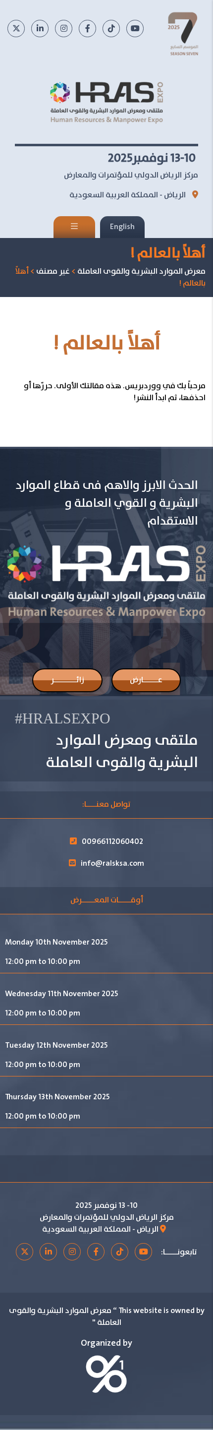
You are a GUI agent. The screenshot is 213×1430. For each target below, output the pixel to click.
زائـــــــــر (67, 680)
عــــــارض (146, 680)
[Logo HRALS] (106, 102)
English (122, 227)
